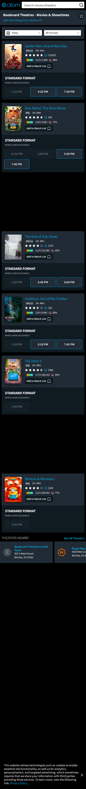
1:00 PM (17, 282)
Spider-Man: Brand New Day (46, 46)
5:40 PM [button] (43, 282)
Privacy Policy (19, 783)
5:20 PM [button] (43, 344)
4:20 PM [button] (43, 91)
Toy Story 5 (33, 361)
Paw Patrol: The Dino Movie (45, 108)
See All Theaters (74, 538)
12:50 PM (17, 154)
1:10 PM (17, 91)
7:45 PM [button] (69, 344)
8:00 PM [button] (69, 282)
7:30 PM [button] (69, 91)
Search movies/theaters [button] (40, 5)
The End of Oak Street (41, 236)
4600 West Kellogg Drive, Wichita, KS (22, 20)
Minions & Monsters (39, 479)
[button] (81, 16)
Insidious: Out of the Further (46, 298)
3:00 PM (43, 154)
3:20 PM (17, 344)
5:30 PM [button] (69, 154)
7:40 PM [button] (17, 164)
